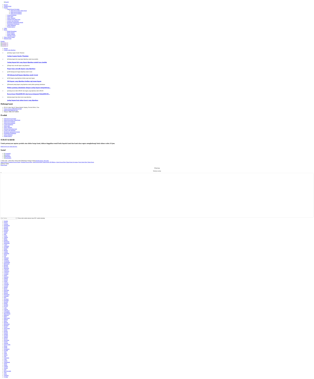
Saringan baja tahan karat (13, 19)
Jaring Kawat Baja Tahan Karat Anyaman (67, 162)
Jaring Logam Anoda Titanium (17, 56)
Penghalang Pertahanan (13, 24)
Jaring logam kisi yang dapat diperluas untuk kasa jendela (27, 62)
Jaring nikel (10, 16)
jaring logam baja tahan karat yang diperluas (22, 100)
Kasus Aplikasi (11, 34)
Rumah (6, 4)
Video (5, 28)
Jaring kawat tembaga (16, 13)
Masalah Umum (11, 35)
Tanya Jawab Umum (9, 37)
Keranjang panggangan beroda (15, 22)
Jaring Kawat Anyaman (13, 9)
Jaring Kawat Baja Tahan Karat (18, 10)
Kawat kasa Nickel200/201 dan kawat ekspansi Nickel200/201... (28, 94)
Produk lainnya (11, 27)
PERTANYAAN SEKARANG (9, 146)
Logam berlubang (11, 15)
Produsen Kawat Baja (26, 162)
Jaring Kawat (4, 162)
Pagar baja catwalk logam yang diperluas (21, 69)
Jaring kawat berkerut (16, 12)
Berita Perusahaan (12, 31)
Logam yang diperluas (13, 21)
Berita (5, 29)
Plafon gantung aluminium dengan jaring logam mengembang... (29, 87)
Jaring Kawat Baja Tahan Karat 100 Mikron (44, 162)
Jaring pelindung (11, 25)
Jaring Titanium (11, 18)
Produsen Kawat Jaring (14, 162)
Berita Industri (11, 32)
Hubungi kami (7, 38)
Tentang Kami (7, 6)
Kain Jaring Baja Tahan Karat (86, 162)
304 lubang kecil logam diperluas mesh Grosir (22, 75)
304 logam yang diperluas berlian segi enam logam (24, 81)
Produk (6, 7)
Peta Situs (46, 160)
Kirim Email (4, 165)
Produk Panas (39, 160)
